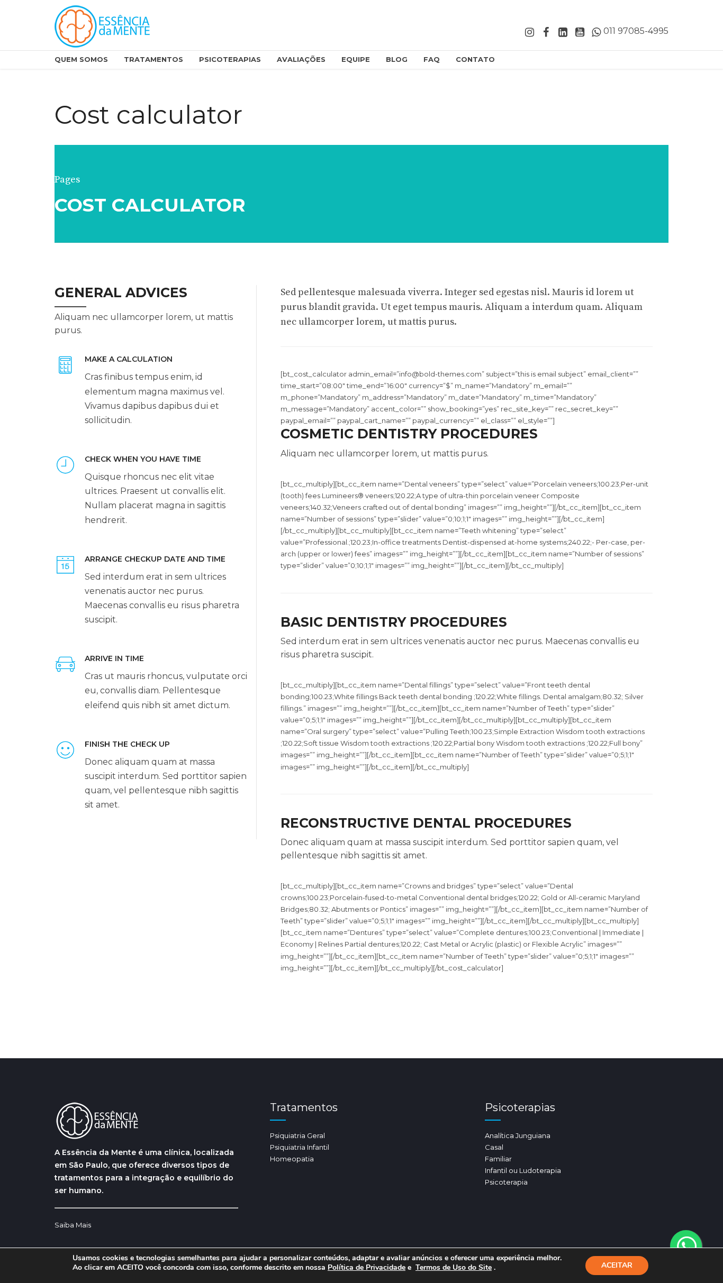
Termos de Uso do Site (453, 1267)
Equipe (355, 59)
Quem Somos (81, 59)
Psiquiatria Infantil (299, 1147)
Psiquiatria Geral (297, 1135)
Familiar (498, 1158)
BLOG (397, 59)
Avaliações (301, 59)
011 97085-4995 (635, 31)
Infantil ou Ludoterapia (523, 1170)
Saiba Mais (73, 1225)
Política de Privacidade (366, 1267)
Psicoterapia (506, 1182)
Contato (475, 59)
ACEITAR (616, 1265)
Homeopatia (292, 1158)
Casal (494, 1147)
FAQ (431, 59)
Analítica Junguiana (517, 1135)
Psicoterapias (230, 59)
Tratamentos (153, 59)
